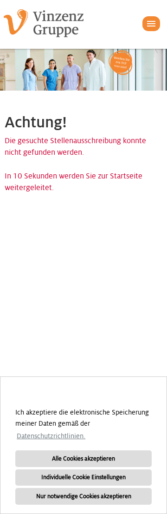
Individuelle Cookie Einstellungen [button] (83, 477)
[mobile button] (151, 23)
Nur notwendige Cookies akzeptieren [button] (83, 496)
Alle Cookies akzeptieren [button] (83, 458)
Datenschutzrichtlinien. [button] (51, 436)
